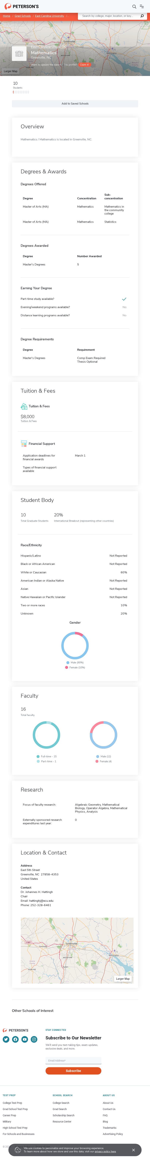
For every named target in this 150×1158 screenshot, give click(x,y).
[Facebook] (15, 1039)
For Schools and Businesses (18, 1134)
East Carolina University (49, 16)
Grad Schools (23, 16)
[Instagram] (34, 1039)
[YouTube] (24, 1039)
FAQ (105, 1115)
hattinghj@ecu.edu (41, 901)
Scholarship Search (63, 1115)
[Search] (134, 6)
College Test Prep (12, 1102)
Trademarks (109, 1127)
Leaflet (107, 23)
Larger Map (10, 71)
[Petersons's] (22, 6)
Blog (105, 1121)
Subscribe (73, 1071)
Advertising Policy (113, 1134)
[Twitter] (6, 1039)
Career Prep (9, 1115)
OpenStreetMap (125, 23)
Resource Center (62, 1121)
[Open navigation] (141, 6)
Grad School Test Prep (15, 1109)
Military (7, 1121)
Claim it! (84, 64)
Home (6, 16)
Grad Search (60, 1109)
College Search (61, 1102)
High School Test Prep (15, 1127)
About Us (108, 1102)
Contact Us (109, 1109)
